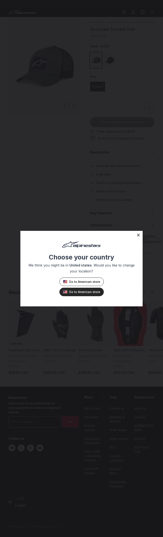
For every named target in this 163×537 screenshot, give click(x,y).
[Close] (138, 235)
